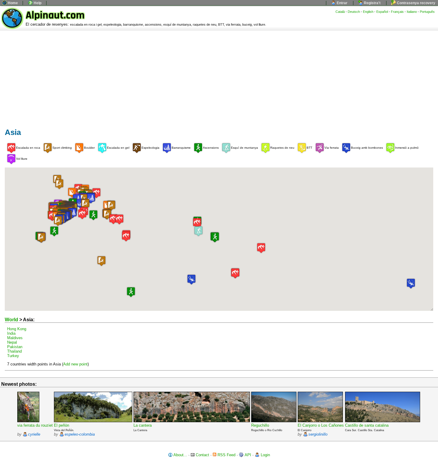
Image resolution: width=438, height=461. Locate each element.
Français (397, 11)
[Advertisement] (219, 75)
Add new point (75, 364)
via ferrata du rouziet (35, 425)
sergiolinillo (317, 434)
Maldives (15, 338)
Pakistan (14, 347)
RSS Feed (225, 455)
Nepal (12, 342)
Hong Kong (16, 329)
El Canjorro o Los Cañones (321, 425)
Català (340, 11)
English (368, 11)
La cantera (142, 425)
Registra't (371, 3)
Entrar (341, 3)
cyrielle (34, 434)
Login (265, 455)
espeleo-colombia (80, 434)
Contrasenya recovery (415, 3)
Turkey (13, 356)
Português (427, 11)
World (11, 319)
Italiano (412, 11)
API (247, 455)
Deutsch (354, 11)
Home (12, 3)
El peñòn (61, 425)
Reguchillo (260, 425)
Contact (202, 455)
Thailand (14, 351)
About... (180, 455)
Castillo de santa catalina (367, 425)
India (11, 333)
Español (382, 11)
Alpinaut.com (55, 15)
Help (37, 3)
